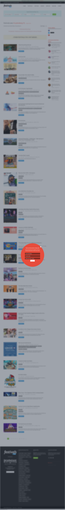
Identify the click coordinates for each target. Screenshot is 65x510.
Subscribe (32, 260)
